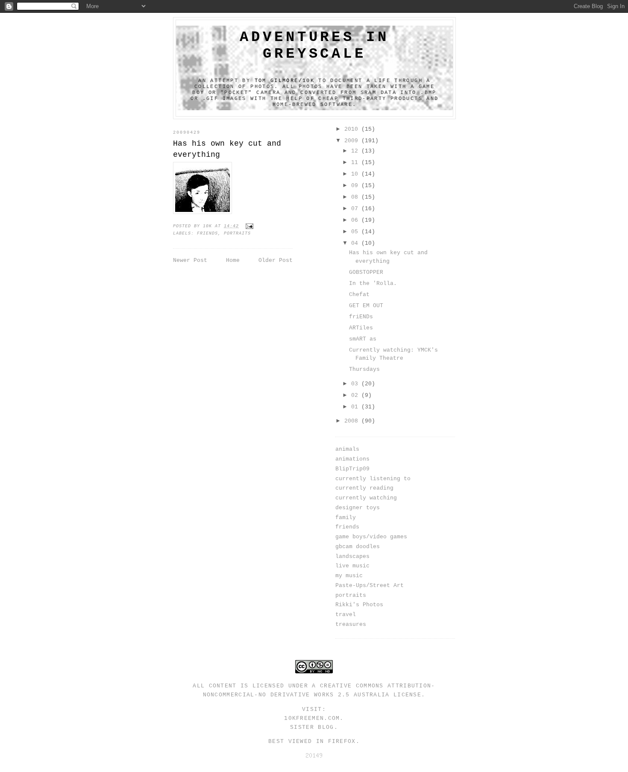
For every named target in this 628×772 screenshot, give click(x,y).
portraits (237, 233)
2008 (352, 421)
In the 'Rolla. (373, 283)
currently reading (364, 488)
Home (233, 260)
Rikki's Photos (359, 605)
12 (356, 151)
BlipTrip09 (352, 469)
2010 (352, 129)
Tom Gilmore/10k (285, 81)
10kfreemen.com (312, 718)
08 (356, 197)
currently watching (366, 498)
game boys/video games (371, 537)
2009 (352, 141)
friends (207, 233)
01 (356, 407)
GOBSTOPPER (366, 272)
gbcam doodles (357, 546)
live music (352, 566)
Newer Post (190, 260)
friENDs (361, 317)
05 (356, 232)
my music (349, 575)
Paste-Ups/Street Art (369, 585)
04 (356, 243)
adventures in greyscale (314, 45)
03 (356, 384)
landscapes (352, 556)
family (345, 517)
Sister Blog (312, 727)
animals (347, 449)
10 (356, 174)
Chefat (359, 294)
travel (345, 614)
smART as (362, 339)
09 (356, 185)
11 (356, 162)
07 (356, 208)
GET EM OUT (366, 305)
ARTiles (361, 328)
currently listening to (373, 479)
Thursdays (364, 369)
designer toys (357, 508)
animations (352, 459)
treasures (350, 624)
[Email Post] (250, 226)
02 (356, 395)
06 (356, 220)
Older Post (275, 260)
